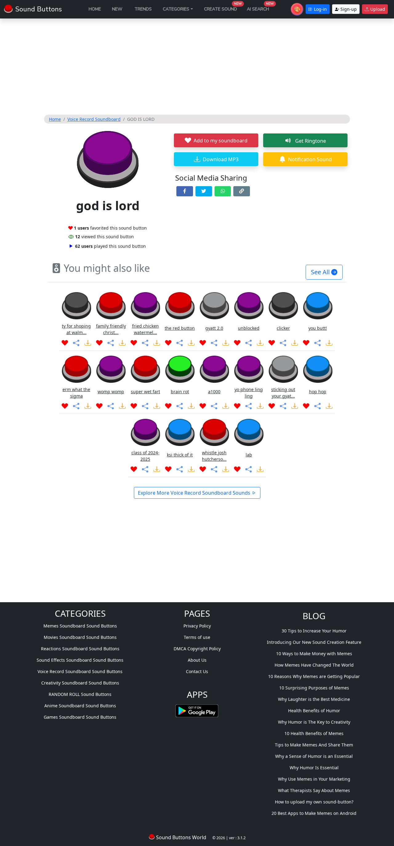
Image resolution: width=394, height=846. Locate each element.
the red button (180, 328)
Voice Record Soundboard (94, 119)
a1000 (214, 391)
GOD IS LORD (141, 119)
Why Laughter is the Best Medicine (314, 699)
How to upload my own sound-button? (314, 802)
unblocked (248, 328)
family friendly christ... (111, 329)
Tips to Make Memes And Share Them (314, 745)
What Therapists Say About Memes (314, 790)
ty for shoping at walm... (76, 329)
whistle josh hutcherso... (214, 456)
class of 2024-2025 (145, 456)
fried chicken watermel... (145, 329)
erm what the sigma (76, 392)
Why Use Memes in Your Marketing (314, 779)
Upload (377, 9)
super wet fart (145, 391)
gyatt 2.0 (214, 328)
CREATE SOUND (223, 7)
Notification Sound (310, 159)
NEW (117, 9)
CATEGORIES (176, 9)
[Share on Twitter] (203, 191)
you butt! (317, 328)
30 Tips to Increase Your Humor (314, 631)
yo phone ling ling (249, 392)
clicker (283, 328)
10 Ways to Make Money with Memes (314, 653)
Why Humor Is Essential (314, 767)
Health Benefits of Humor (314, 710)
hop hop (317, 391)
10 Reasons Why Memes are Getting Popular (314, 676)
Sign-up (348, 9)
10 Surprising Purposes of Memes (314, 688)
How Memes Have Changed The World (314, 665)
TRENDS (143, 9)
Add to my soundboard (220, 140)
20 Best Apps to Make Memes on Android (313, 813)
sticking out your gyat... (283, 392)
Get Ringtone (310, 140)
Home (55, 119)
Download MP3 (221, 159)
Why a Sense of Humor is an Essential (314, 756)
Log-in (320, 9)
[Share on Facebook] (184, 191)
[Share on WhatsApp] (223, 191)
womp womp (111, 391)
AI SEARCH (260, 7)
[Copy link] (241, 191)
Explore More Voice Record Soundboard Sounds (194, 492)
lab (249, 455)
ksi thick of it (180, 455)
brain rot (180, 391)
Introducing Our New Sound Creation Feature (314, 642)
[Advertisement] (197, 66)
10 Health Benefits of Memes (314, 733)
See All (321, 272)
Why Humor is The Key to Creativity (314, 722)
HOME (95, 9)
